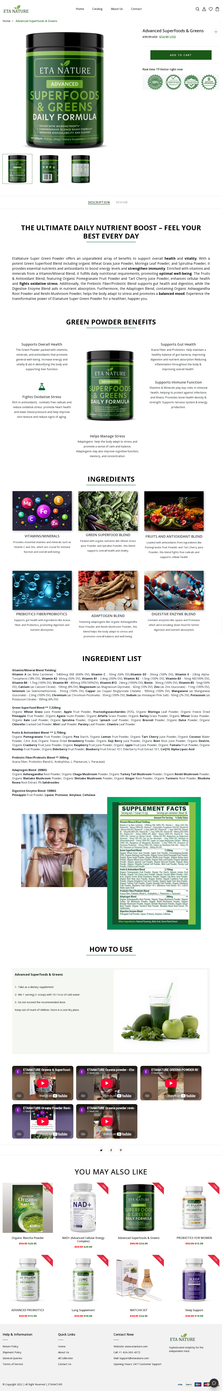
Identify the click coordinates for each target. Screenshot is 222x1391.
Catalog (97, 9)
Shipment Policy (12, 1352)
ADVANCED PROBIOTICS (27, 1310)
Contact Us (64, 1364)
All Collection (65, 1358)
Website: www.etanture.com (131, 1346)
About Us (117, 9)
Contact (136, 9)
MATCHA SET (139, 1310)
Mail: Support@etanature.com (131, 1358)
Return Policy (10, 1346)
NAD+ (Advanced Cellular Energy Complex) (83, 1239)
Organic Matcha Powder (28, 1238)
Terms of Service (13, 1364)
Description (99, 202)
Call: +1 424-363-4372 (127, 1352)
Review (122, 202)
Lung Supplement (83, 1310)
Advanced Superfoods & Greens (139, 1238)
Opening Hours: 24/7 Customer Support (137, 1364)
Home (80, 9)
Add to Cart (181, 55)
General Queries (12, 1358)
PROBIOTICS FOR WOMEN (194, 1238)
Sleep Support (194, 1310)
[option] (65, 90)
